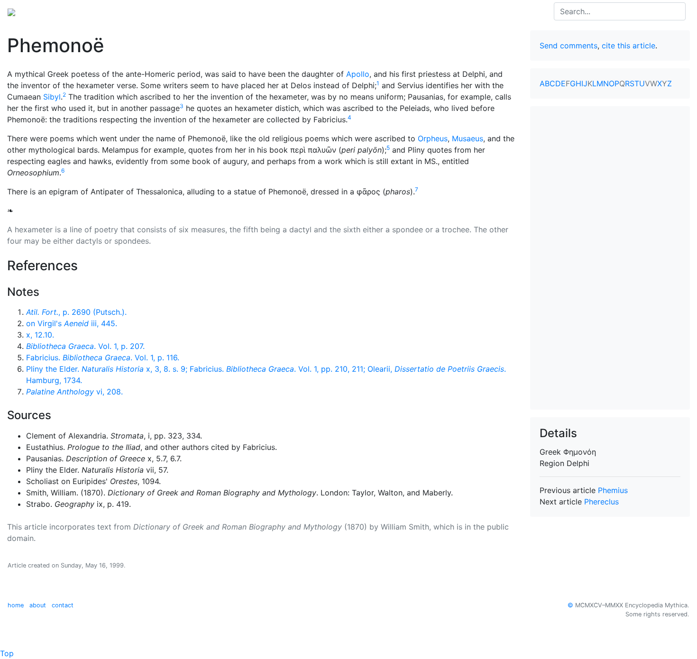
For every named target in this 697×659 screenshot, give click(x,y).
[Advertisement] (610, 258)
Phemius (613, 490)
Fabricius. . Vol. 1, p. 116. (102, 357)
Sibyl (52, 96)
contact (62, 605)
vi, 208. (74, 391)
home (16, 605)
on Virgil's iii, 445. (71, 323)
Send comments (568, 45)
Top (7, 653)
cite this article (628, 45)
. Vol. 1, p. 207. (85, 346)
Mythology (46, 11)
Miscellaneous (223, 11)
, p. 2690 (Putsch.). (76, 312)
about (37, 605)
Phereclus (601, 501)
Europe (85, 11)
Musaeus (467, 138)
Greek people (130, 11)
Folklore (176, 11)
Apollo (357, 74)
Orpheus (433, 138)
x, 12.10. (40, 334)
